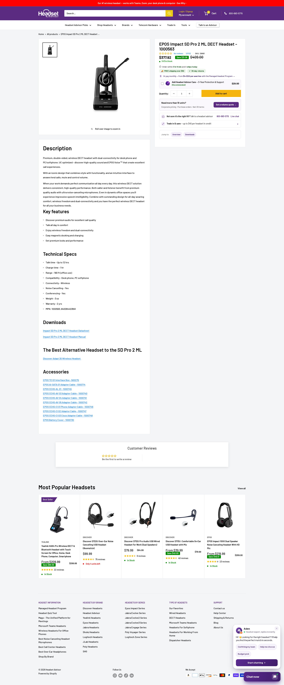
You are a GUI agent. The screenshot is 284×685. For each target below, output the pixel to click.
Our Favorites (176, 608)
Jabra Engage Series (135, 627)
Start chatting (255, 662)
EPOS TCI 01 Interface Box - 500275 (61, 380)
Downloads (189, 134)
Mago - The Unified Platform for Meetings (54, 619)
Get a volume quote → (226, 104)
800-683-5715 (236, 13)
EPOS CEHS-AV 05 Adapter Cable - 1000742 (65, 402)
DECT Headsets (177, 617)
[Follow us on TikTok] (126, 675)
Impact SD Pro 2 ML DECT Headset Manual (64, 336)
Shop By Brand (46, 656)
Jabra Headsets (91, 627)
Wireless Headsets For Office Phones (53, 632)
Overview (176, 134)
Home (41, 34)
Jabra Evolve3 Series (136, 622)
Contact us (219, 608)
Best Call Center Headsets (52, 646)
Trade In (171, 25)
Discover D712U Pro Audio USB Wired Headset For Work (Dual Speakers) (142, 543)
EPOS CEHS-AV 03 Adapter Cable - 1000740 (65, 393)
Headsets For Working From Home (183, 634)
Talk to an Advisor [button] (208, 25)
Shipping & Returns (224, 617)
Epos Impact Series (135, 608)
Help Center (220, 613)
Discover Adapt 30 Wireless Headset (62, 358)
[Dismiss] (277, 628)
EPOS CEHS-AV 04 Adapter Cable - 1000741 (65, 397)
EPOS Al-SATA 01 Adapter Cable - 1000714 (64, 384)
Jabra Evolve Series (135, 613)
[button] (165, 53)
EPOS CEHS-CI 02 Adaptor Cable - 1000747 (64, 411)
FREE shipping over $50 (172, 71)
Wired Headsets (177, 613)
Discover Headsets (92, 608)
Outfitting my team (246, 647)
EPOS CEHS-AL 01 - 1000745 (57, 389)
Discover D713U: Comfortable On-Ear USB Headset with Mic (183, 543)
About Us (218, 627)
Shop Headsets (105, 25)
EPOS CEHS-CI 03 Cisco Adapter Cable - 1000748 (68, 415)
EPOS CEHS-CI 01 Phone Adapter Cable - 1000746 (68, 406)
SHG (85, 651)
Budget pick (243, 654)
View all (242, 488)
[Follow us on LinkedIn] (132, 675)
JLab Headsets (90, 641)
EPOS (188, 53)
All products (52, 34)
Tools (184, 25)
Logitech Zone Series (136, 637)
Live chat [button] (235, 116)
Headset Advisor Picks (76, 25)
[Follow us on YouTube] (120, 675)
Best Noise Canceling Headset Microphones (54, 640)
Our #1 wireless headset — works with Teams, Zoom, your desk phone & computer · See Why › (142, 3)
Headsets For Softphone (182, 627)
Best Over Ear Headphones (52, 651)
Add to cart (221, 93)
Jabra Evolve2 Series (136, 617)
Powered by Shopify (47, 673)
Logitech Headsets (93, 637)
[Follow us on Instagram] (115, 675)
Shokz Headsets (91, 632)
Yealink (45, 542)
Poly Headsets (90, 646)
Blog (216, 622)
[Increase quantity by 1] (189, 93)
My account (185, 14)
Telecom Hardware (148, 25)
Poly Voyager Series (135, 632)
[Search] (169, 13)
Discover (87, 537)
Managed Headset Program (52, 608)
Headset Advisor (91, 613)
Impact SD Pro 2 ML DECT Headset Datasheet (66, 330)
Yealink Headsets (92, 617)
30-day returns (196, 71)
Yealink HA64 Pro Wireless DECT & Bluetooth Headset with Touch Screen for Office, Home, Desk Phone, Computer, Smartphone (58, 551)
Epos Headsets (91, 622)
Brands (125, 25)
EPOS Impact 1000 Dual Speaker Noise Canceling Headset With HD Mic (223, 545)
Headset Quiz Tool (47, 613)
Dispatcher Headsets (180, 640)
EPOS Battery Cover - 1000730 (58, 419)
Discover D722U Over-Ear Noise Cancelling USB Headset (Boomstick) (98, 545)
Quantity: (164, 93)
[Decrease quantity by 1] (174, 93)
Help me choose (267, 647)
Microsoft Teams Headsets (52, 625)
